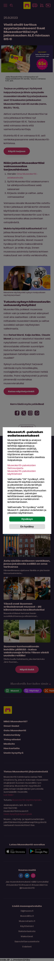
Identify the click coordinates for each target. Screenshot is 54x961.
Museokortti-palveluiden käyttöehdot (22, 472)
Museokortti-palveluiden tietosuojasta (22, 466)
